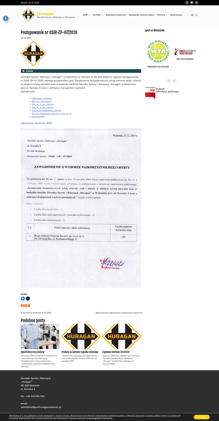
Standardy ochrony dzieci (141, 15)
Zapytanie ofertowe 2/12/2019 (116, 352)
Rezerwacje (176, 15)
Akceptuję (202, 417)
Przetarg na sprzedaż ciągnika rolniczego (79, 352)
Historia (161, 15)
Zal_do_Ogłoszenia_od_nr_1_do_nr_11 (51, 113)
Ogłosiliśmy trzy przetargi (32, 352)
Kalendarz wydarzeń (116, 15)
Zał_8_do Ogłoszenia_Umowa (46, 110)
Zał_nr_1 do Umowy (41, 101)
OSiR (85, 15)
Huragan (45, 13)
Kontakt (97, 15)
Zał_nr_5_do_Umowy (43, 104)
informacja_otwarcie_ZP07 (36, 123)
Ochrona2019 (38, 116)
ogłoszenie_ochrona (41, 98)
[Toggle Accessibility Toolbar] (6, 18)
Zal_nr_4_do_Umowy (43, 107)
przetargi (25, 305)
